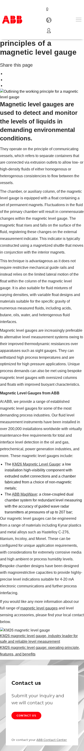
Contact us (26, 715)
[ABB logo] (12, 19)
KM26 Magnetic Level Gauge (36, 464)
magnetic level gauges (39, 608)
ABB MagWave (24, 494)
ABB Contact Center (51, 740)
